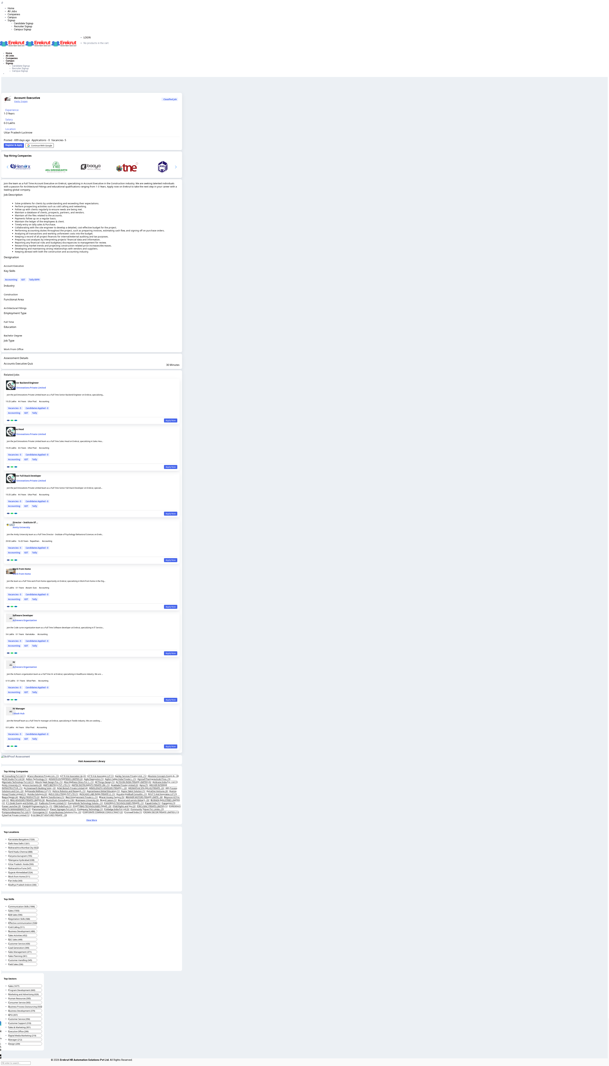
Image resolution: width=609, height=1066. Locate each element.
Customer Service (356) (19, 1019)
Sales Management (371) (20, 951)
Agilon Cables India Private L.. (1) (120, 779)
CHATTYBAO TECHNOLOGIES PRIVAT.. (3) (92, 806)
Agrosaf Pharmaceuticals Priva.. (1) (154, 779)
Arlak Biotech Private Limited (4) (72, 788)
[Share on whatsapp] (11, 420)
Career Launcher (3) (11, 806)
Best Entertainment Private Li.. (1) (82, 797)
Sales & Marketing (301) (19, 1027)
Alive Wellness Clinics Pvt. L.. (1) (79, 782)
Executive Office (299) (18, 1031)
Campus (12, 17)
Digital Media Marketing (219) (22, 1035)
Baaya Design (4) (10, 797)
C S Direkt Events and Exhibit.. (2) (22, 803)
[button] (176, 166)
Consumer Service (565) (19, 1002)
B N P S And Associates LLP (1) (162, 794)
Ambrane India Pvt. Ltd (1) (165, 782)
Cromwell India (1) (133, 812)
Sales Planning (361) (17, 956)
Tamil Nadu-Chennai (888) (20, 851)
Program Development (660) (21, 990)
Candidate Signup (23, 23)
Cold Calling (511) (16, 927)
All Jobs (12, 11)
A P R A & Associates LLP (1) (101, 776)
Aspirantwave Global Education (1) (103, 791)
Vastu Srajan (21, 101)
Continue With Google (41, 145)
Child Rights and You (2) (124, 806)
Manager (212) (15, 1039)
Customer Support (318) (19, 1023)
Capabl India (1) (152, 803)
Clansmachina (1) (40, 809)
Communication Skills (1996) (21, 906)
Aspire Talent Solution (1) (133, 791)
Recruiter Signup (23, 26)
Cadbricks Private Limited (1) (52, 803)
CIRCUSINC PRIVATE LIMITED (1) (152, 806)
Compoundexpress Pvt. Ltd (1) (16, 812)
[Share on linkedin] (15, 420)
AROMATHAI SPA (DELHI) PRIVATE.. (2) (146, 788)
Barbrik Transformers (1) (52, 797)
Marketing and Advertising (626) (23, 994)
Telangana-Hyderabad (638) (21, 860)
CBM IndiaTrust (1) (63, 806)
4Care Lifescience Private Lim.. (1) (43, 776)
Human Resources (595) (19, 998)
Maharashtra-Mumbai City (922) (23, 847)
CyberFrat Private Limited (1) (15, 815)
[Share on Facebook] (8, 420)
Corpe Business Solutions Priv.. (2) (65, 812)
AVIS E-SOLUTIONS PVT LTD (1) (63, 794)
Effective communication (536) (22, 923)
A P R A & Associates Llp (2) (73, 776)
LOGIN (87, 37)
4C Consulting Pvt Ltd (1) (14, 776)
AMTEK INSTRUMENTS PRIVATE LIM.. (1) (91, 785)
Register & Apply (13, 145)
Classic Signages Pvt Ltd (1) (63, 809)
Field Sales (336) (15, 964)
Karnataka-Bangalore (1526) (21, 839)
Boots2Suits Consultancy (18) (60, 800)
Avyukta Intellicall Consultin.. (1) (132, 794)
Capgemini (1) (168, 803)
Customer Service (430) (19, 943)
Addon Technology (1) (36, 779)
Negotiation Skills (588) (19, 918)
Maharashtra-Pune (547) (19, 868)
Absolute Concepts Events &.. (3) (163, 776)
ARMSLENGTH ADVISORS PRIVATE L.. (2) (108, 788)
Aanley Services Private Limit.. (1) (130, 776)
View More (91, 820)
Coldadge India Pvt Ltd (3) (116, 809)
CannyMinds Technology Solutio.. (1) (85, 803)
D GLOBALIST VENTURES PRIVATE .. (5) (49, 815)
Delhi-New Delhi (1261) (18, 843)
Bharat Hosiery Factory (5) (111, 797)
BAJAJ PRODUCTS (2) (29, 797)
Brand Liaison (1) (108, 800)
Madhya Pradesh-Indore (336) (22, 884)
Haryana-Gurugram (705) (20, 855)
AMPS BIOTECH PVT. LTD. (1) (56, 785)
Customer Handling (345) (20, 960)
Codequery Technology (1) (90, 809)
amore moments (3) (32, 785)
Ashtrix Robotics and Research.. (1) (69, 791)
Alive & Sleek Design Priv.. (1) (48, 782)
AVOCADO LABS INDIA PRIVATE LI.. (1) (97, 794)
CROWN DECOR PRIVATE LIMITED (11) (161, 812)
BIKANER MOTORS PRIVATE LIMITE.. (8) (144, 797)
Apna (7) (144, 785)
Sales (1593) (13, 910)
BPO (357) (13, 1014)
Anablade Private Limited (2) (124, 785)
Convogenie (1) (40, 812)
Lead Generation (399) (18, 947)
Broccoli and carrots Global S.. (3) (133, 800)
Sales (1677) (13, 986)
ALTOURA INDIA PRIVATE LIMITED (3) (133, 782)
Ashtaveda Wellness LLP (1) (38, 791)
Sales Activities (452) (17, 935)
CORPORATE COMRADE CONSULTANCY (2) (103, 812)
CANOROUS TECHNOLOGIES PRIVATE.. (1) (124, 803)
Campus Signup (22, 29)
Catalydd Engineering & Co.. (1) (37, 806)
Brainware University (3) (87, 800)
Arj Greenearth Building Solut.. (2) (40, 788)
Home (11, 8)
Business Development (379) (21, 1010)
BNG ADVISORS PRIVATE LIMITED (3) (27, 800)
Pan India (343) (15, 880)
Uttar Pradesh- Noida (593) (21, 864)
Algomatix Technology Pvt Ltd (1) (18, 782)
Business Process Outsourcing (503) (25, 1006)
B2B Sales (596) (15, 914)
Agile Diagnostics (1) (94, 779)
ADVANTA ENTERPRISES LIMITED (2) (66, 779)
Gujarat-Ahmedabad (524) (20, 872)
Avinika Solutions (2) (37, 794)
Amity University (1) (11, 785)
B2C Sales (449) (15, 939)
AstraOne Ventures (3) (157, 791)
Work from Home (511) (19, 876)
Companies (14, 14)
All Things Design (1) (105, 782)
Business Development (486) (21, 931)
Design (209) (14, 1043)
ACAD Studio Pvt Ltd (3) (13, 779)
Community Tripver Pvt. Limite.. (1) (147, 809)
